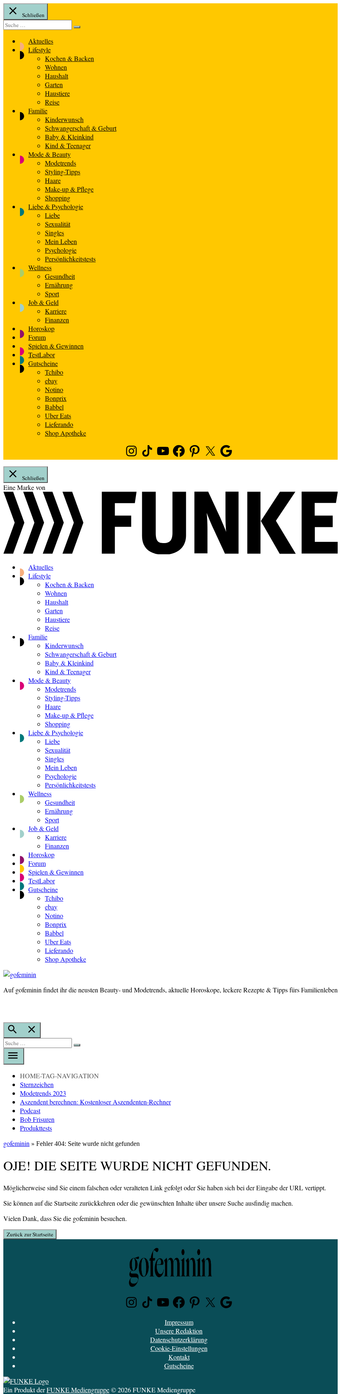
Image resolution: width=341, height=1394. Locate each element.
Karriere (56, 311)
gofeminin (16, 1143)
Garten (54, 84)
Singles (54, 232)
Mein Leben (61, 241)
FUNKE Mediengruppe (78, 1389)
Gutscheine (43, 363)
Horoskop (41, 328)
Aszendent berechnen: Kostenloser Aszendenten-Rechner (95, 1101)
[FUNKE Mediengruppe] (26, 1381)
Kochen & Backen (69, 58)
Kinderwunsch (64, 119)
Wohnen (56, 67)
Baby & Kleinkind (69, 136)
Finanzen (57, 319)
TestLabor (41, 354)
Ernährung (59, 284)
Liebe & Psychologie (55, 206)
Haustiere (57, 93)
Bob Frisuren (37, 1119)
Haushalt (56, 75)
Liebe (52, 215)
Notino (54, 389)
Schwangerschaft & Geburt (80, 128)
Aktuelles (40, 41)
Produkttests (36, 1127)
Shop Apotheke (65, 433)
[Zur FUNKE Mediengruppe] (170, 551)
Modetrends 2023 (43, 1093)
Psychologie (61, 250)
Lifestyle (39, 49)
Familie (37, 110)
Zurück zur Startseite (30, 1234)
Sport (52, 293)
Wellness (40, 267)
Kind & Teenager (68, 145)
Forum (37, 337)
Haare (53, 180)
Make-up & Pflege (69, 189)
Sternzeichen (37, 1084)
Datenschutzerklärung (179, 1339)
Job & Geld (43, 302)
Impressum (179, 1322)
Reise (52, 101)
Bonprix (56, 398)
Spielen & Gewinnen (56, 345)
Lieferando (59, 424)
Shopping (57, 197)
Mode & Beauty (49, 154)
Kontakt (179, 1357)
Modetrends (60, 162)
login (7, 1007)
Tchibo (54, 372)
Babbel (54, 406)
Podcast (30, 1110)
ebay (51, 380)
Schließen (32, 15)
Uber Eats (58, 415)
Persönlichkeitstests (70, 258)
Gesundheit (60, 276)
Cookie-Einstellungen (179, 1348)
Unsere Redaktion (179, 1330)
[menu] (13, 1056)
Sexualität (57, 223)
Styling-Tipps (62, 171)
